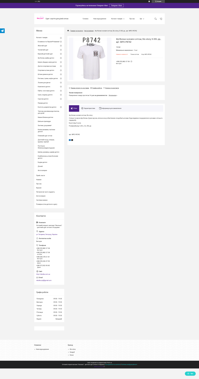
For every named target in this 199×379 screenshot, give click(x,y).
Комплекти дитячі (44, 86)
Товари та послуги (76, 31)
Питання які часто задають (45, 192)
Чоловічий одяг (43, 50)
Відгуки (38, 188)
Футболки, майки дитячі (46, 58)
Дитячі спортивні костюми (47, 66)
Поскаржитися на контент (112, 364)
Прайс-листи (40, 175)
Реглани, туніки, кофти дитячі (48, 78)
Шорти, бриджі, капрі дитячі (47, 62)
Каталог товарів (116, 19)
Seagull (72, 352)
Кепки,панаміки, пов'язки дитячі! (46, 131)
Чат (192, 373)
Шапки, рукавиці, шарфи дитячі (48, 152)
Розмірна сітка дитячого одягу (46, 204)
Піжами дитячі (43, 103)
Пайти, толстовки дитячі (46, 91)
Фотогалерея (88, 31)
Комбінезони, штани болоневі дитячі (48, 157)
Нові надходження (99, 19)
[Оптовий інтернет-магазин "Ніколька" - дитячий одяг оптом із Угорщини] (40, 19)
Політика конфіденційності (129, 364)
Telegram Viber (116, 6)
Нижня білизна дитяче (45, 117)
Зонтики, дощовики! (44, 125)
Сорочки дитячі (43, 99)
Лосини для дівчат (44, 82)
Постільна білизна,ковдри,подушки (46, 147)
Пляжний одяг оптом (45, 136)
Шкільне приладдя (44, 121)
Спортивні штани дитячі (46, 70)
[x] (72, 140)
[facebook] (70, 140)
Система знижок (41, 200)
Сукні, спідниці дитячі (45, 95)
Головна (85, 19)
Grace (72, 355)
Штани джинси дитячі (45, 74)
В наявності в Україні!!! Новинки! (48, 41)
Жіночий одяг (42, 46)
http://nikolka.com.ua (43, 274)
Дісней (40, 166)
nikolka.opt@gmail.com (44, 280)
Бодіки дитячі (42, 162)
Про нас (132, 19)
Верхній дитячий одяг (45, 54)
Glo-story (73, 349)
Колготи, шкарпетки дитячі (47, 107)
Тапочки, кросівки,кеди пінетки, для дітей (48, 112)
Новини (38, 179)
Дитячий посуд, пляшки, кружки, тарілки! (46, 141)
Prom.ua (109, 362)
